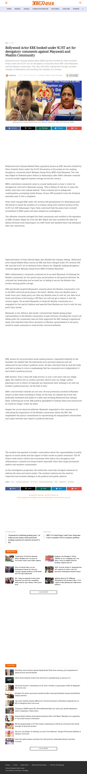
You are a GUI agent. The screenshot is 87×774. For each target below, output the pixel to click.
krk (13, 482)
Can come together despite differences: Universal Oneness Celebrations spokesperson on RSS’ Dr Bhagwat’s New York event (47, 702)
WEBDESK (12, 75)
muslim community (22, 482)
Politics (12, 43)
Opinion (76, 9)
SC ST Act (34, 482)
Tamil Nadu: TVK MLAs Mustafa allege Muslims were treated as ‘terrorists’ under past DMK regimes (28, 558)
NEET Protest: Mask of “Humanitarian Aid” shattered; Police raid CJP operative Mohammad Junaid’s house (68, 569)
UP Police (71, 482)
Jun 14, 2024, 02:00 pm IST (28, 76)
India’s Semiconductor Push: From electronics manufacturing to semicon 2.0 (42, 678)
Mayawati (63, 482)
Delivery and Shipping (57, 765)
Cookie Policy (24, 765)
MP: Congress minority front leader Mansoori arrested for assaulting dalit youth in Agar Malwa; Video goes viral (28, 581)
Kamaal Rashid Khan (46, 482)
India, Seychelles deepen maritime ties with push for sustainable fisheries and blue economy (45, 740)
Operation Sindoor (40, 9)
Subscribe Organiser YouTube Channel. (43, 495)
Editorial (55, 9)
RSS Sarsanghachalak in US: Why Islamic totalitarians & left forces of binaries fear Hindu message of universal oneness (47, 725)
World (26, 9)
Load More (43, 592)
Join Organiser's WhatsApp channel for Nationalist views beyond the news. (43, 498)
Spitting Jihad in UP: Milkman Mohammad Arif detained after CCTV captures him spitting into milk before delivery (68, 581)
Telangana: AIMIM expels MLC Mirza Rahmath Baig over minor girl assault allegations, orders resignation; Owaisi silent (46, 710)
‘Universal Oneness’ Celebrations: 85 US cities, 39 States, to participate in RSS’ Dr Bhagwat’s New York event (47, 687)
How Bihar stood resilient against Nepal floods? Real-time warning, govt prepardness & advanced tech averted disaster (46, 671)
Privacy (7, 765)
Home (9, 9)
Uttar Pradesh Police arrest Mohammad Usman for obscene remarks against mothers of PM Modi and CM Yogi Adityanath (28, 570)
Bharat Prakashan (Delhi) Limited (15, 768)
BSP (56, 482)
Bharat (18, 9)
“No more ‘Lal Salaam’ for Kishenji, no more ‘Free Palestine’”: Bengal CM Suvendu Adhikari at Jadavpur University (48, 733)
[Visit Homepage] (43, 3)
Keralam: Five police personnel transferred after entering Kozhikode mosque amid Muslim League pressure (47, 694)
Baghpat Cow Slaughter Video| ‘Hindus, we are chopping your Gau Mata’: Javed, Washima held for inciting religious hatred (67, 559)
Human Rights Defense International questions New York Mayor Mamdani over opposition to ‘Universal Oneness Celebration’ (47, 717)
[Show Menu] (6, 3)
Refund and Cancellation (39, 765)
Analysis (66, 9)
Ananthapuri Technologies (21, 771)
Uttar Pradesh (57, 75)
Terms (15, 765)
